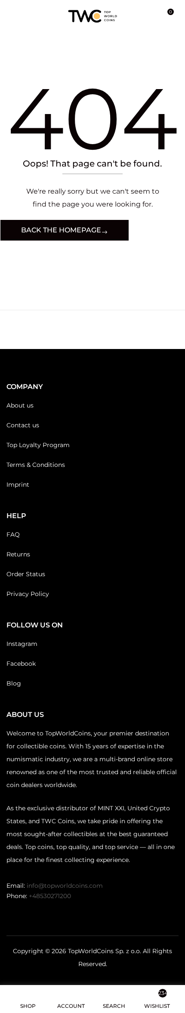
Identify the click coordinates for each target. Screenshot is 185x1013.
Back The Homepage (61, 230)
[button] (166, 16)
